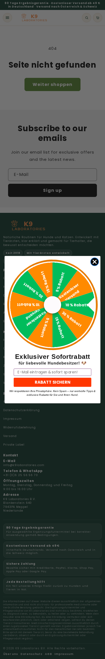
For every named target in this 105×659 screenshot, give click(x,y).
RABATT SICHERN (52, 382)
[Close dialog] (95, 262)
